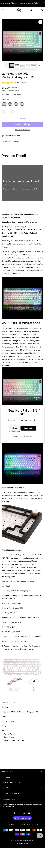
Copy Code (28, 428)
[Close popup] (39, 409)
